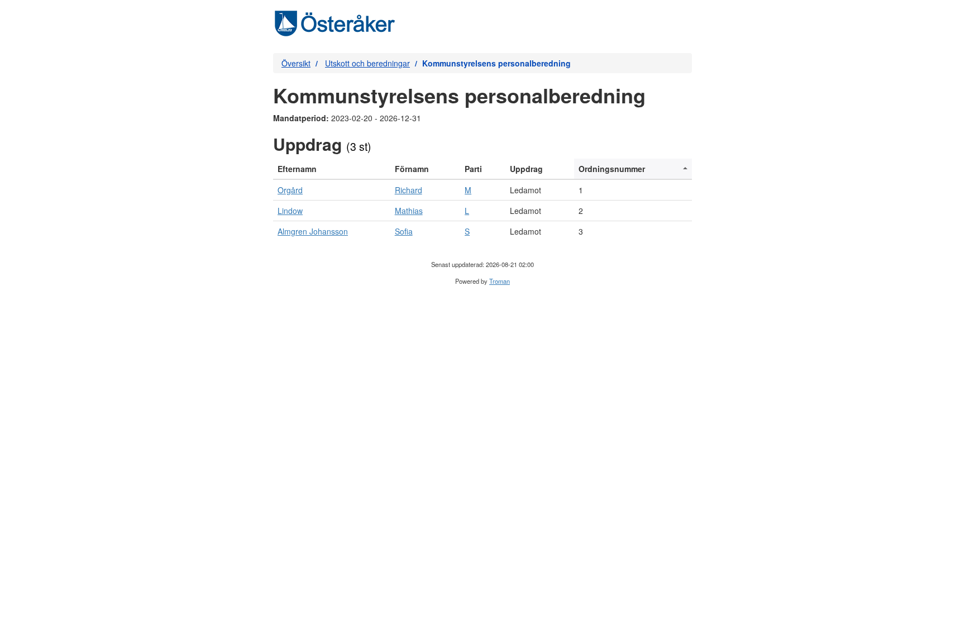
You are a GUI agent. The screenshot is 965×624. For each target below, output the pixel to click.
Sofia (404, 231)
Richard (408, 190)
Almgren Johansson (313, 231)
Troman (499, 281)
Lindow (290, 210)
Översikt (295, 63)
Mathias (409, 210)
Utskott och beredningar (367, 63)
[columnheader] (331, 169)
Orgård (290, 190)
